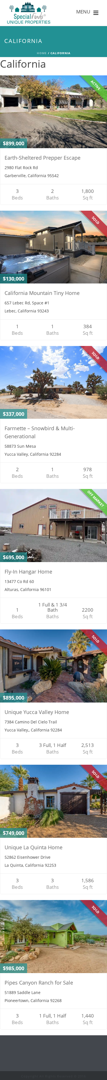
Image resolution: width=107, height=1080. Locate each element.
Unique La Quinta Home (33, 847)
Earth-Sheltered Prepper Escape (42, 157)
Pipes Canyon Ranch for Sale (39, 982)
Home (42, 53)
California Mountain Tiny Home (42, 292)
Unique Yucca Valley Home (37, 712)
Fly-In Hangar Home (28, 571)
